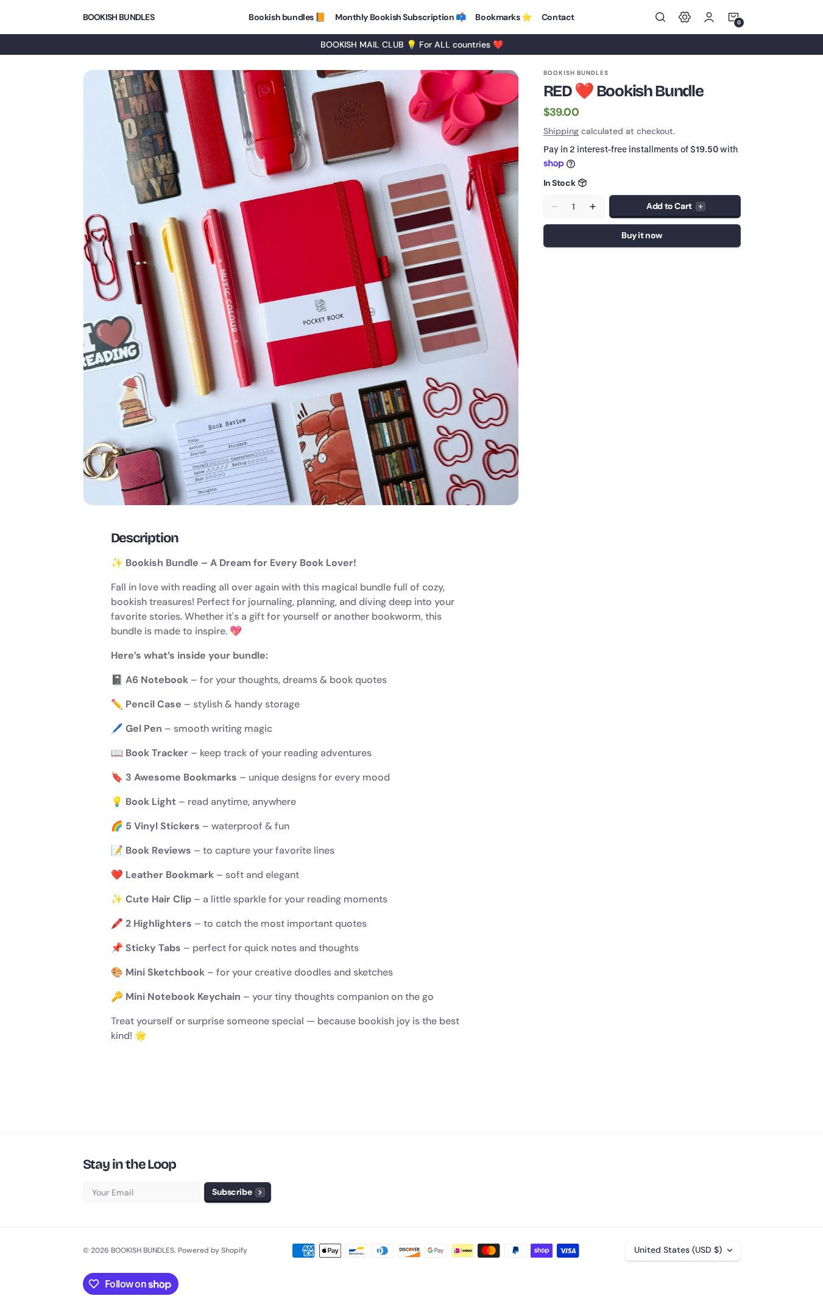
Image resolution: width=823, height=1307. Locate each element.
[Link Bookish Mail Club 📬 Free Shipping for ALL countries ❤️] (411, 44)
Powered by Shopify (212, 1250)
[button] (660, 17)
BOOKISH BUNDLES (142, 1250)
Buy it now (641, 235)
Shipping (561, 131)
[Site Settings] (684, 17)
